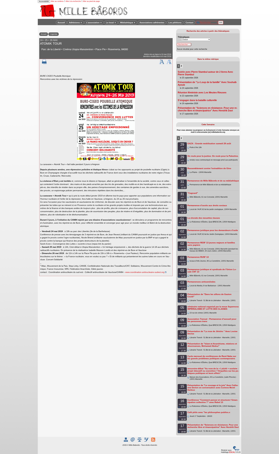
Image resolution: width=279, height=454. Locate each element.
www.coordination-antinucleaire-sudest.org (144, 272)
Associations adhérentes (152, 22)
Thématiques (183, 37)
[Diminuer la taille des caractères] (169, 63)
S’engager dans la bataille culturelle (197, 100)
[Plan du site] (126, 441)
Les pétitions (174, 22)
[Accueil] (83, 18)
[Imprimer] (44, 63)
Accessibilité (44, 1)
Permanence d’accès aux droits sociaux (207, 205)
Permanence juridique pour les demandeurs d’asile (212, 230)
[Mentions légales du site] (139, 441)
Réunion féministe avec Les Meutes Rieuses (202, 92)
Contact (189, 22)
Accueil (61, 22)
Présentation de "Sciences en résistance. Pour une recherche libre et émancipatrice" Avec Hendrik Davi (207, 109)
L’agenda (53, 34)
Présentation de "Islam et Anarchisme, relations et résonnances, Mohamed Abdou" (212, 344)
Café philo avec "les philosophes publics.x (208, 412)
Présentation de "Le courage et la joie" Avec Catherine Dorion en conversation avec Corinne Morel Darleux (212, 387)
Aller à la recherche (73, 1)
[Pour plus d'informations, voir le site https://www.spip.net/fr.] (236, 450)
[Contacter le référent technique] (132, 441)
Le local (111, 22)
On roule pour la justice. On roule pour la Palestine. (212, 156)
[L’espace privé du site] (146, 441)
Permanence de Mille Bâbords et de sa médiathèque (213, 181)
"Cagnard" (192, 193)
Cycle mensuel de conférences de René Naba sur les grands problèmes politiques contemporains (211, 357)
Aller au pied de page (91, 1)
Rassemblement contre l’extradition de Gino (209, 168)
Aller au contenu (57, 1)
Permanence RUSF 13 (198, 257)
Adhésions (75, 22)
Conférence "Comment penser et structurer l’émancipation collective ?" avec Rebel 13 (212, 401)
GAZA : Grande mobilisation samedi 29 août (209, 143)
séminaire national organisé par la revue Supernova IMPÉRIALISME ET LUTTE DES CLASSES (213, 307)
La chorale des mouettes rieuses (203, 218)
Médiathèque (127, 22)
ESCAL (232, 452)
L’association (94, 22)
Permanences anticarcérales (201, 282)
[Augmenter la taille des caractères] (161, 63)
